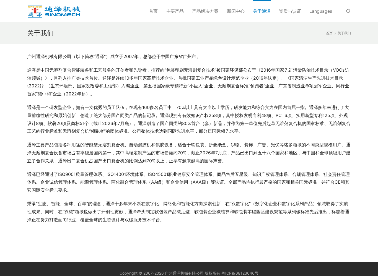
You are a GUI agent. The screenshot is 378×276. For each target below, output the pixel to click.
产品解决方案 (205, 11)
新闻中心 (236, 11)
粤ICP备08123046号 (239, 273)
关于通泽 (262, 11)
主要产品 (175, 11)
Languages (320, 11)
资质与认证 (290, 11)
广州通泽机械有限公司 (184, 273)
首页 (153, 11)
